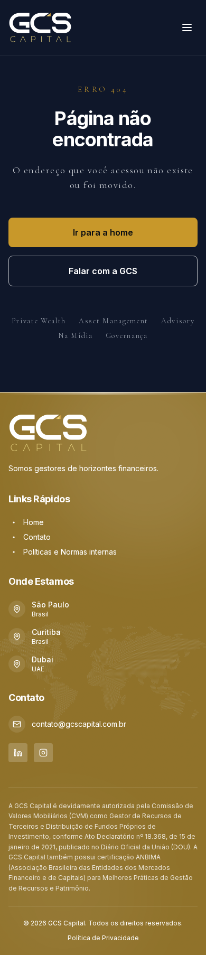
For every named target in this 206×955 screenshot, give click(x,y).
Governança (127, 335)
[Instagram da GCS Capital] (43, 752)
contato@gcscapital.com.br (79, 723)
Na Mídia (75, 335)
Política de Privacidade (103, 938)
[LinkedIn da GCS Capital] (17, 752)
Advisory (177, 320)
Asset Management (113, 320)
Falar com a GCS (103, 271)
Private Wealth (39, 320)
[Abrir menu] (187, 27)
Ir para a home (103, 232)
